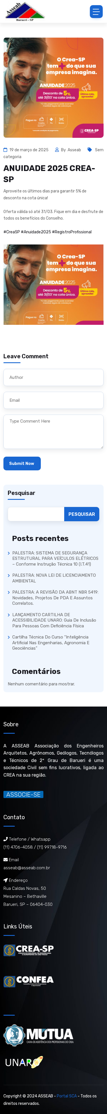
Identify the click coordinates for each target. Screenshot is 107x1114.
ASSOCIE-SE (23, 794)
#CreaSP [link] (11, 232)
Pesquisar (21, 493)
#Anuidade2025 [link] (36, 232)
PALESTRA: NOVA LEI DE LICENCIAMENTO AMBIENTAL (54, 578)
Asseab (75, 150)
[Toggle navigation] (96, 11)
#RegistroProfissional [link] (72, 232)
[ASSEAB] (25, 11)
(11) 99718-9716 (52, 847)
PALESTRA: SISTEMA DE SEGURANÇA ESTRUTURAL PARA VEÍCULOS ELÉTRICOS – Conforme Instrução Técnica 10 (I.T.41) (55, 558)
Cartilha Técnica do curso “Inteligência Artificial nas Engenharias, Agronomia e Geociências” (50, 642)
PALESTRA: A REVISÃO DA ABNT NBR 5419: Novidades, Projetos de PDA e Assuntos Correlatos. (55, 598)
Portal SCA (67, 1096)
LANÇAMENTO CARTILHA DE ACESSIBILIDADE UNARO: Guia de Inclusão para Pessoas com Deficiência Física (54, 620)
